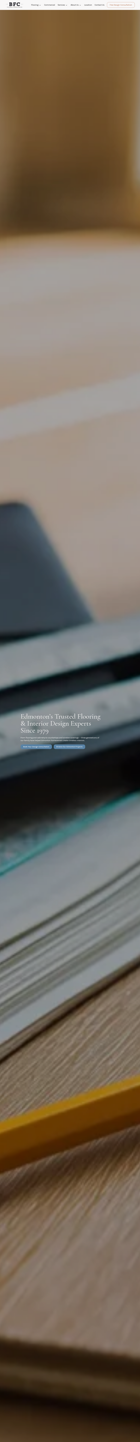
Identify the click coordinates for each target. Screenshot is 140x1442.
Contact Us (99, 5)
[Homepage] (14, 5)
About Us (75, 5)
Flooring (34, 5)
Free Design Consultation (121, 5)
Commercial (49, 5)
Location (88, 5)
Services (61, 5)
